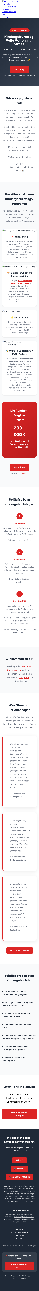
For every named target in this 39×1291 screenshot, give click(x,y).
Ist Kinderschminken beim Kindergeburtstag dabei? (15, 1048)
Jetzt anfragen (19, 69)
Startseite (6, 4)
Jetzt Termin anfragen (20, 950)
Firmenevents (19, 1235)
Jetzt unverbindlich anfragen (19, 1114)
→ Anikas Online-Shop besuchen (19, 1265)
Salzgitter (24, 677)
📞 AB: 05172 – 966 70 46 (19, 1177)
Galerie (5, 14)
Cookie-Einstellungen (29, 1246)
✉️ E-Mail (19, 1160)
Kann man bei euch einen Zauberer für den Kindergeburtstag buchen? (19, 1037)
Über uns (19, 1238)
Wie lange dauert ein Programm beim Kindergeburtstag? (17, 1004)
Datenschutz (16, 1246)
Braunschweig (13, 670)
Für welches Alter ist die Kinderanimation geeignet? (14, 993)
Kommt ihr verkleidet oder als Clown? (16, 1026)
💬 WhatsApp (19, 1168)
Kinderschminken (9, 12)
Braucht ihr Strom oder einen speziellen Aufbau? (16, 1015)
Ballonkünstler (8, 9)
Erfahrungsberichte (19, 1232)
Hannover (27, 666)
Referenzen (19, 1229)
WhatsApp (25, 474)
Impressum (7, 1246)
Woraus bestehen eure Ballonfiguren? (13, 1059)
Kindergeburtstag (9, 6)
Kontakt (5, 17)
